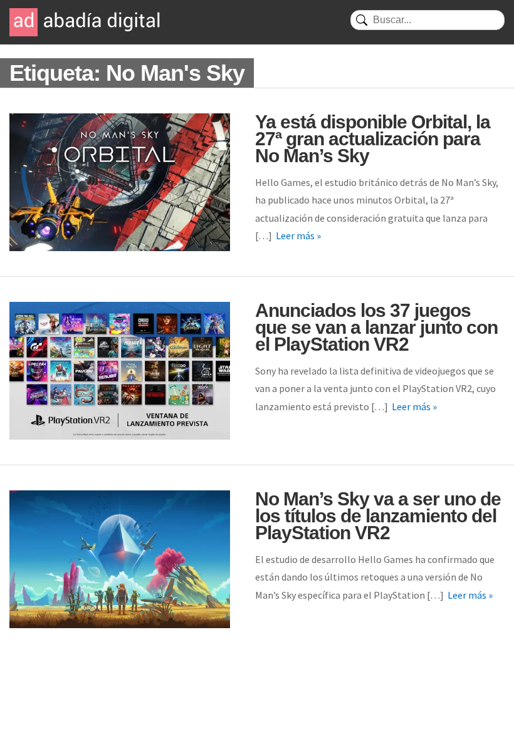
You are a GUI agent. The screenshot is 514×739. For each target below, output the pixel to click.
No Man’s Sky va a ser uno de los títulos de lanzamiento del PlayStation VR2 (378, 515)
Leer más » (298, 235)
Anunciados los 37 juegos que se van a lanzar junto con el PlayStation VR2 (376, 327)
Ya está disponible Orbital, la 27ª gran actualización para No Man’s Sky (372, 138)
